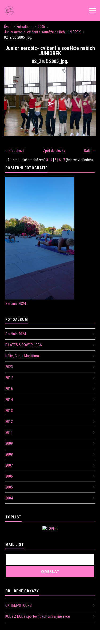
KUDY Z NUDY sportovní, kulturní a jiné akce (37, 616)
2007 (9, 465)
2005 (41, 27)
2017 (9, 378)
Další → (90, 150)
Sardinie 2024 (15, 303)
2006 (9, 476)
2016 (9, 389)
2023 (9, 367)
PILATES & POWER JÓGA (23, 345)
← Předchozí (14, 150)
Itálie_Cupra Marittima (22, 356)
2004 (9, 498)
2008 (9, 454)
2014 (9, 399)
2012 (9, 421)
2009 (9, 443)
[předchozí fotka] (13, 101)
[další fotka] (87, 101)
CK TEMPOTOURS (18, 605)
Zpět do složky (54, 150)
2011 (9, 432)
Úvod (7, 27)
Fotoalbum (25, 27)
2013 (9, 410)
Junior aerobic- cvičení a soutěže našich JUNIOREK (42, 32)
